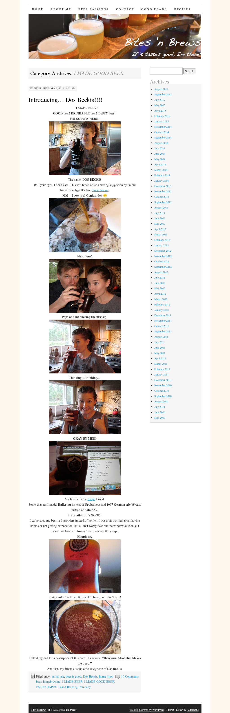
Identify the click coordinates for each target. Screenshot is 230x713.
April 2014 (160, 164)
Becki (37, 88)
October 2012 (161, 261)
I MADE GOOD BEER (99, 681)
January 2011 (161, 374)
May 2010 (159, 417)
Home (37, 9)
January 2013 (161, 245)
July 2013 (159, 213)
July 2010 (159, 406)
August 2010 (161, 401)
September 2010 (163, 396)
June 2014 (159, 153)
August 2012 (161, 272)
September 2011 (163, 331)
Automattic (193, 709)
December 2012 (162, 250)
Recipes (182, 9)
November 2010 (163, 385)
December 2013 (162, 186)
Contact (125, 9)
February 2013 (162, 239)
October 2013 (161, 196)
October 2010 (161, 390)
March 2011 (160, 363)
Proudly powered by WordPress (147, 709)
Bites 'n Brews (38, 709)
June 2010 (159, 412)
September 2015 (163, 94)
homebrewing (51, 681)
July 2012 (159, 277)
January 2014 (161, 180)
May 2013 (159, 223)
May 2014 (159, 159)
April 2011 (160, 358)
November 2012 (163, 256)
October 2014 (161, 132)
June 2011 (159, 347)
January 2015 (161, 121)
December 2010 (162, 380)
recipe (91, 499)
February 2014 (162, 175)
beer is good (73, 676)
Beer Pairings (93, 9)
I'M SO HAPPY (46, 687)
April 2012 (160, 293)
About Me (61, 9)
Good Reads (154, 9)
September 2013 (163, 202)
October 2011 (161, 326)
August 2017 (161, 89)
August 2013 (161, 207)
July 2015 (159, 99)
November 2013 (163, 191)
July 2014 (159, 148)
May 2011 (159, 353)
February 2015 (162, 116)
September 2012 (163, 266)
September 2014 (163, 137)
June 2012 (159, 283)
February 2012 (162, 304)
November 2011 (163, 320)
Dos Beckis (90, 676)
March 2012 (160, 299)
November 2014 (163, 126)
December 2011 (162, 315)
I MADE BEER (72, 681)
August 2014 (161, 143)
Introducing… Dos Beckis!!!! (65, 99)
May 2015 (159, 105)
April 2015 (160, 110)
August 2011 (161, 336)
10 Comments (130, 676)
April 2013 (160, 229)
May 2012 (159, 288)
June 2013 (159, 218)
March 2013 (160, 234)
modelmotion (100, 190)
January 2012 (161, 310)
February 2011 (162, 369)
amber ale (58, 676)
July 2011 (159, 342)
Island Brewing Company (74, 687)
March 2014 (160, 169)
